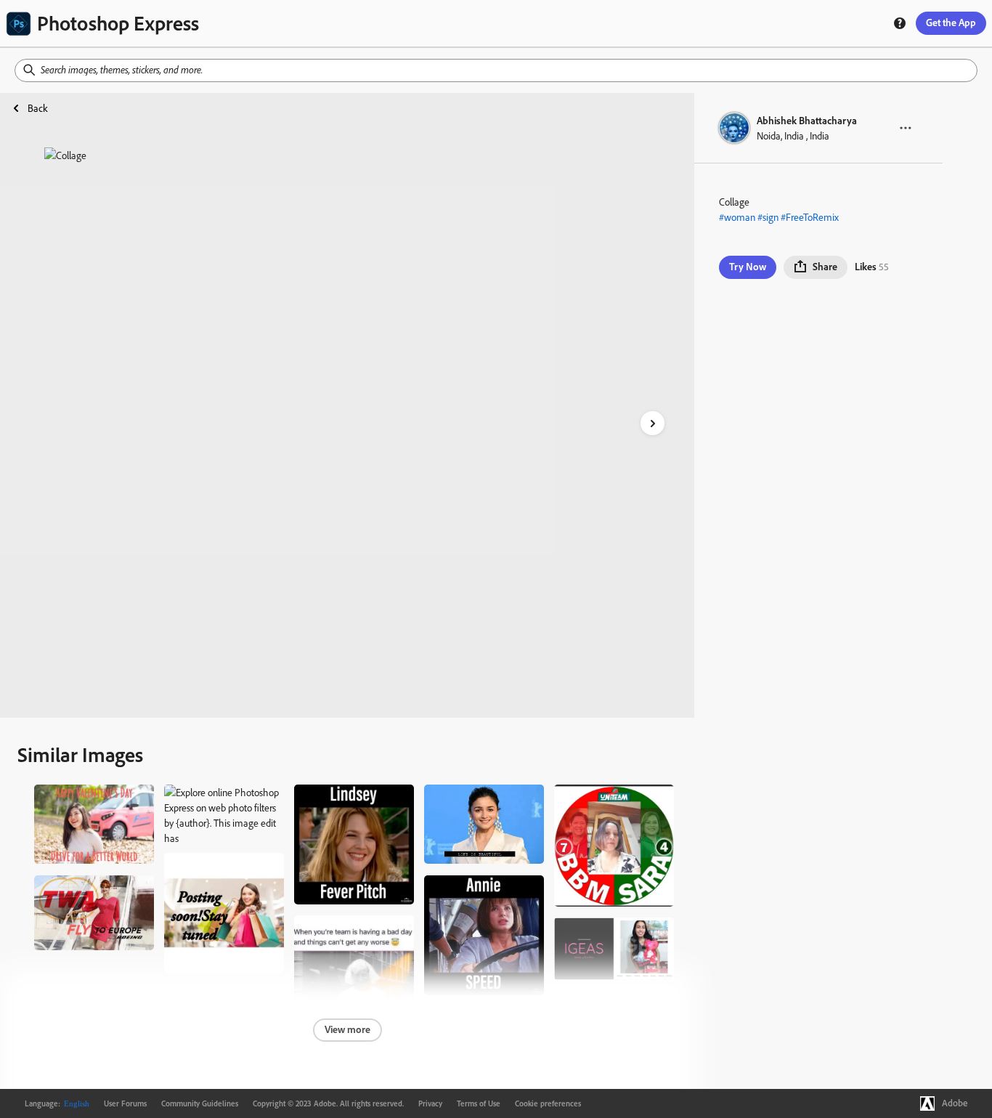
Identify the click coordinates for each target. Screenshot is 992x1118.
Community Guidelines (199, 1103)
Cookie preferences (548, 1103)
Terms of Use (478, 1103)
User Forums (125, 1103)
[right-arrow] (652, 423)
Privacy (430, 1103)
